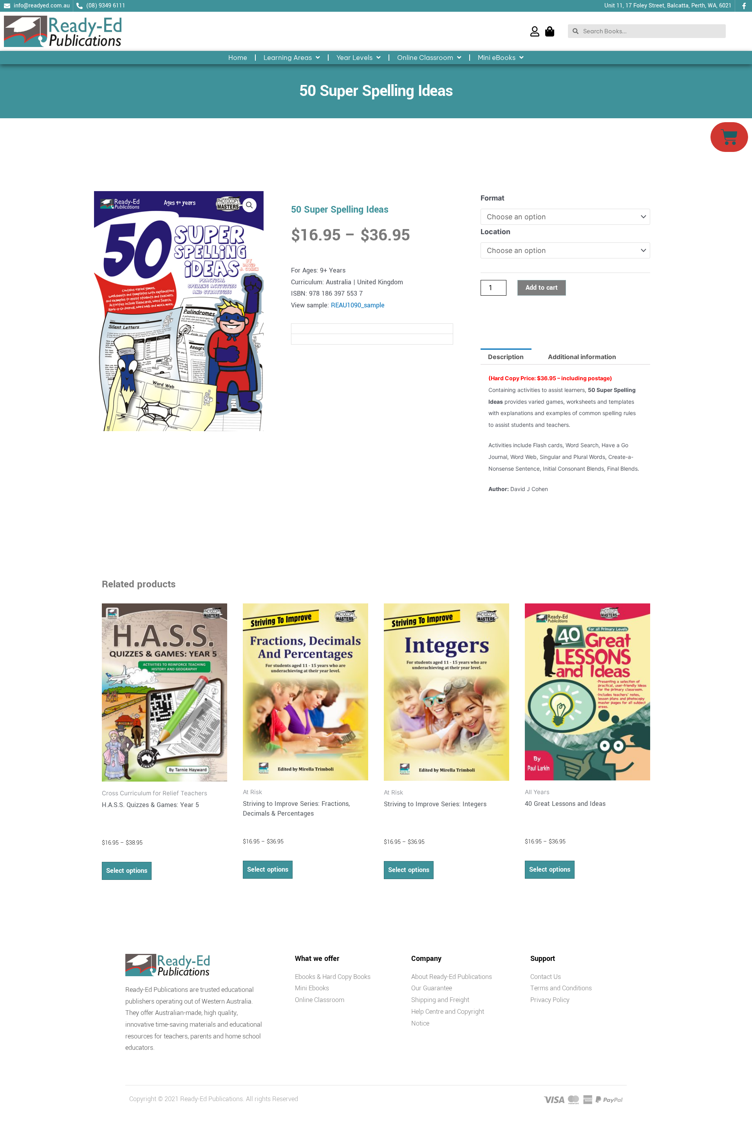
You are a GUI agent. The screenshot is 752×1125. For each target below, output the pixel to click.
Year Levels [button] (354, 57)
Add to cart (542, 287)
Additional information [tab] (582, 357)
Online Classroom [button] (425, 57)
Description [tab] (506, 357)
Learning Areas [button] (288, 57)
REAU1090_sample (358, 305)
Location (495, 232)
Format (492, 198)
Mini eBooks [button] (496, 57)
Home (237, 57)
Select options (126, 870)
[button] (249, 205)
